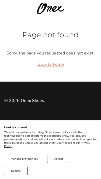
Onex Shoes (32, 101)
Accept (58, 159)
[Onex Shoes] (50, 8)
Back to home (50, 64)
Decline (16, 171)
